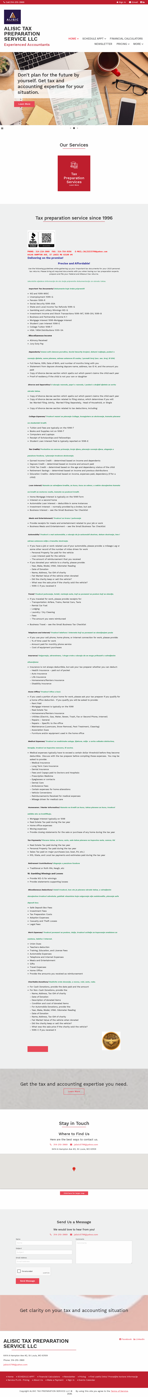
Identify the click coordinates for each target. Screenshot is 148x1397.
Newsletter (103, 44)
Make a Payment (55, 1380)
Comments (80, 1239)
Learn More (38, 1049)
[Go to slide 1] (70, 128)
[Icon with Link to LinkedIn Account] (144, 2)
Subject (19, 1248)
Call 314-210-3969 (15, 2)
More (137, 44)
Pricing (122, 44)
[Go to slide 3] (77, 128)
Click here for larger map (74, 1193)
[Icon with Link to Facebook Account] (141, 2)
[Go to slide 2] (74, 128)
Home (72, 38)
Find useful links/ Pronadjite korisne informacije (114, 1376)
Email (135, 2)
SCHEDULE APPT (93, 38)
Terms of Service (119, 1391)
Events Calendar (87, 1380)
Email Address (21, 1258)
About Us (38, 1380)
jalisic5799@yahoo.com (85, 1144)
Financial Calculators (126, 38)
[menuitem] (73, 38)
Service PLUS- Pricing (18, 1380)
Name (18, 1239)
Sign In (122, 2)
